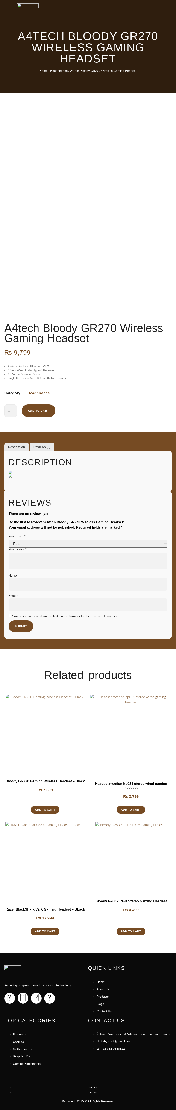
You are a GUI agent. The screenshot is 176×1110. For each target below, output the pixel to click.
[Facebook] (9, 998)
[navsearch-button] (151, 6)
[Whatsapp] (49, 998)
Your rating (17, 536)
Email (13, 595)
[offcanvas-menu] (157, 7)
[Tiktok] (36, 998)
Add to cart (38, 410)
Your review (17, 549)
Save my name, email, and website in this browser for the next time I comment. (65, 615)
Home (43, 70)
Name (14, 575)
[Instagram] (23, 998)
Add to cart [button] (45, 809)
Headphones (59, 70)
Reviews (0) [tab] (41, 447)
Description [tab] (16, 447)
